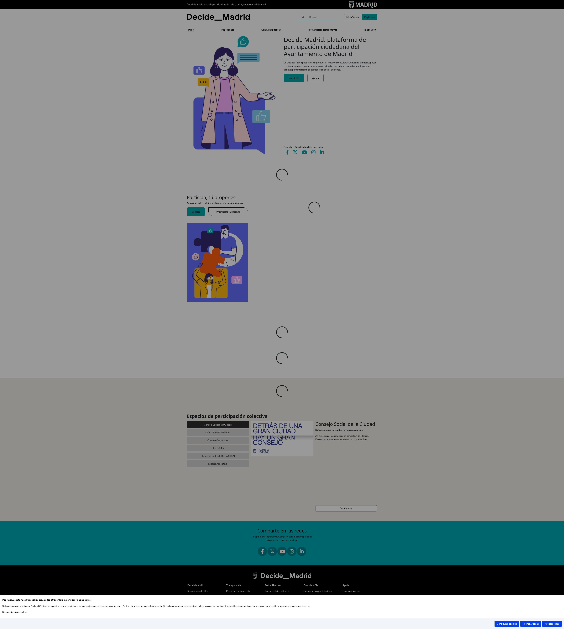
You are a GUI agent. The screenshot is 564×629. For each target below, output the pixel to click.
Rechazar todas (531, 623)
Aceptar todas (552, 623)
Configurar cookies (507, 623)
